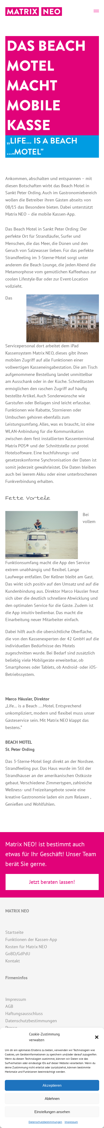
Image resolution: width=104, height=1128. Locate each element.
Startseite (14, 932)
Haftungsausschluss (24, 1013)
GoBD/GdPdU (17, 953)
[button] (96, 1037)
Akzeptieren (52, 1085)
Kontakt (12, 961)
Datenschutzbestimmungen (45, 1122)
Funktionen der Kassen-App (31, 939)
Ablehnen (52, 1099)
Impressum (71, 1122)
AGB (9, 1006)
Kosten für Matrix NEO (26, 946)
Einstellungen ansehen (52, 1112)
